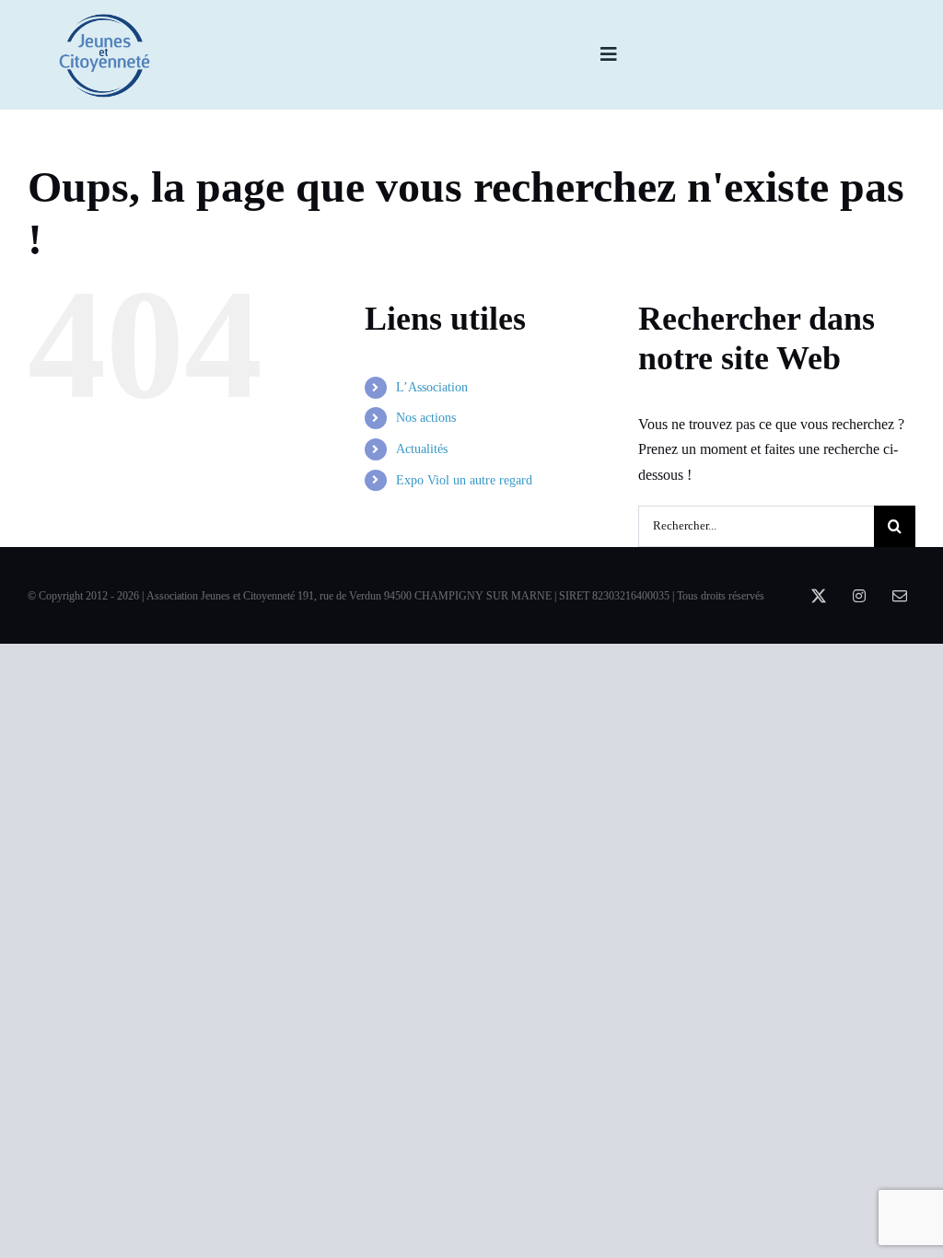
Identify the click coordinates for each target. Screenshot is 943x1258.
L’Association (432, 387)
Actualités (422, 449)
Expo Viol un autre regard (464, 480)
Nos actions (426, 418)
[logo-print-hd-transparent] (105, 20)
